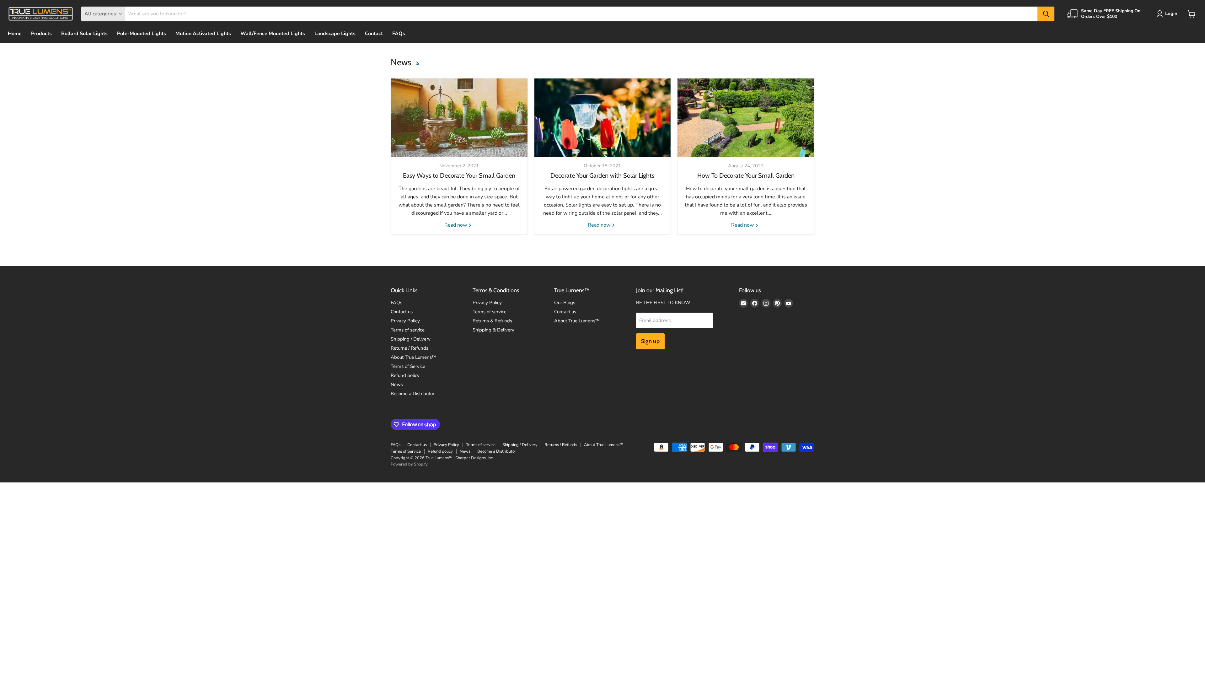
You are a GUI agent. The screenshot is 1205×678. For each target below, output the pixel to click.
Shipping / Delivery (411, 339)
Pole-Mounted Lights (141, 33)
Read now (456, 225)
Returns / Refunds (409, 348)
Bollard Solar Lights (84, 33)
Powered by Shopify (409, 464)
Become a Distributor (412, 393)
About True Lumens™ (413, 357)
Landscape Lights (335, 33)
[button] (1168, 14)
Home (15, 33)
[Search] (1045, 14)
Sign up (650, 341)
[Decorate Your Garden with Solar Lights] (602, 117)
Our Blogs (564, 302)
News (397, 384)
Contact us (402, 312)
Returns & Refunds (492, 321)
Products (41, 33)
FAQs (398, 33)
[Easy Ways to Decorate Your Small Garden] (459, 117)
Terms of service (408, 330)
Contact (374, 33)
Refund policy (405, 375)
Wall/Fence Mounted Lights (272, 33)
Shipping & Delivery (493, 330)
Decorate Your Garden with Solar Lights (602, 175)
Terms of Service (408, 366)
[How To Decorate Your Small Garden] (745, 117)
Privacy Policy (405, 321)
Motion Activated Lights (203, 33)
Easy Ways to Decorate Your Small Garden (459, 175)
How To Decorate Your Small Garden (746, 175)
